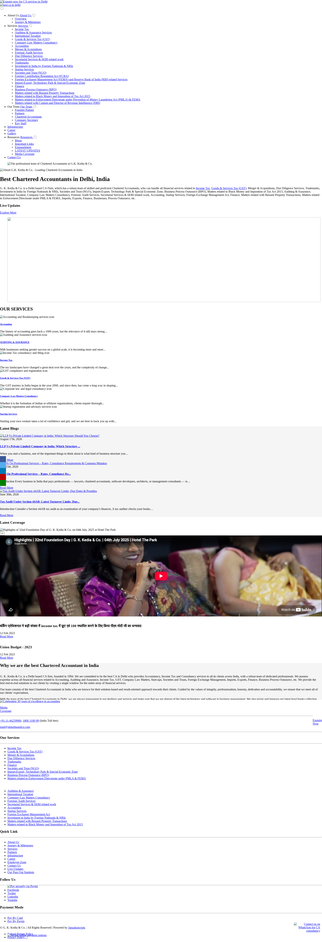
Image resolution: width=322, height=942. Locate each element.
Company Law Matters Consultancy (36, 42)
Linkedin (12, 896)
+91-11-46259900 (10, 720)
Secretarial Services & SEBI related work (39, 59)
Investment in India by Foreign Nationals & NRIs (44, 66)
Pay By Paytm (15, 921)
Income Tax (22, 29)
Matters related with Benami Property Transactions (44, 92)
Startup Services (24, 69)
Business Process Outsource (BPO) (35, 89)
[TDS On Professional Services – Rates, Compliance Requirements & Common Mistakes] (53, 463)
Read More (6, 460)
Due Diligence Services (29, 56)
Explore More (8, 212)
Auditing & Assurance (20, 790)
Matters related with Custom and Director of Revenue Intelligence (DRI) (57, 102)
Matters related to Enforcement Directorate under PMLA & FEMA (46, 778)
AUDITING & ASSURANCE (14, 342)
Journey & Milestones (28, 22)
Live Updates (15, 868)
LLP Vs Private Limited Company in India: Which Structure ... (40, 446)
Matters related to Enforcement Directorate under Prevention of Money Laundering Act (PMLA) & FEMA (77, 99)
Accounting (22, 45)
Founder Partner (24, 110)
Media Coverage (24, 154)
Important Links (24, 143)
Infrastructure (15, 126)
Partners (19, 113)
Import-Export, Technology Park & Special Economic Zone (50, 82)
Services (12, 25)
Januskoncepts (76, 927)
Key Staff (20, 123)
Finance (19, 86)
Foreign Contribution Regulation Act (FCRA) (42, 76)
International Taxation (28, 35)
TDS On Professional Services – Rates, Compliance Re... (35, 473)
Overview (21, 18)
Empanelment (23, 147)
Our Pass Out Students (20, 872)
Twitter (11, 893)
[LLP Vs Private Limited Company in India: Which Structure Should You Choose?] (49, 435)
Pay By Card (15, 917)
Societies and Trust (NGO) (30, 72)
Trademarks (22, 62)
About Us (13, 15)
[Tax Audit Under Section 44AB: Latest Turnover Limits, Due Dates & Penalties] (48, 491)
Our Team (13, 106)
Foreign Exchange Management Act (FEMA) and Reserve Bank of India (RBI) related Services (71, 79)
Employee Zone (16, 862)
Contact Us (14, 157)
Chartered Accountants (28, 116)
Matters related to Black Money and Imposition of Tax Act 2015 (52, 96)
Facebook (13, 890)
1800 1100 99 (31, 720)
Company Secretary (26, 120)
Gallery (11, 133)
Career (11, 130)
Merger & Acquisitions (28, 49)
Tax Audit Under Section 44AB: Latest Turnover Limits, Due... (40, 501)
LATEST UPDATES (27, 150)
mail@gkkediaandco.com (15, 727)
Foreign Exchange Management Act (28, 814)
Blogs (18, 140)
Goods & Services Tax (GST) (32, 39)
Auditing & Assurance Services (33, 32)
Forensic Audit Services (29, 52)
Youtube (12, 900)
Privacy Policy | (17, 937)
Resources (13, 137)
